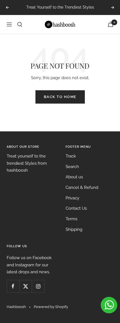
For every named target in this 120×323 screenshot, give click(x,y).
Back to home (60, 97)
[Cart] (110, 24)
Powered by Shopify (51, 307)
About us (74, 176)
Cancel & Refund (82, 187)
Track (71, 156)
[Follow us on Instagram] (38, 286)
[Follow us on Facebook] (13, 286)
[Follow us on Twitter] (25, 286)
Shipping (74, 229)
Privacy (72, 198)
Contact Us (76, 208)
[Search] (19, 24)
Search (72, 166)
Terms (71, 218)
